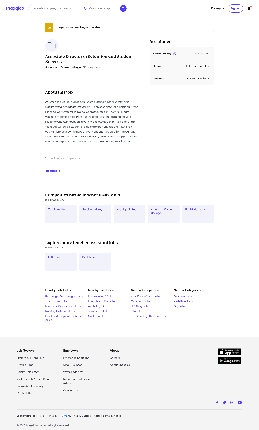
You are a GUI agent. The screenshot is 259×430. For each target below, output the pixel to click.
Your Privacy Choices (79, 416)
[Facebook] (217, 403)
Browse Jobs (25, 365)
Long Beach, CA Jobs (101, 301)
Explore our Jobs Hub (30, 358)
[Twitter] (224, 403)
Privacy (53, 416)
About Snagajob (120, 365)
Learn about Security (30, 386)
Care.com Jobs (140, 301)
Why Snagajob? (73, 372)
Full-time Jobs (183, 296)
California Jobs (98, 316)
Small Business (72, 365)
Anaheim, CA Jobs (99, 306)
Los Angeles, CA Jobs (102, 296)
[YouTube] (240, 403)
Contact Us (24, 393)
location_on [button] (85, 8)
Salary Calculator (28, 372)
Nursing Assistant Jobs (60, 311)
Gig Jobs (179, 306)
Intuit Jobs (137, 311)
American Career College (63, 67)
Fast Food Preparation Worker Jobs (64, 318)
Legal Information (26, 416)
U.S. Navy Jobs (140, 306)
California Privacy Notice (107, 416)
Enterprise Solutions (76, 358)
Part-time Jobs (183, 301)
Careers (115, 358)
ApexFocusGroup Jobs (145, 296)
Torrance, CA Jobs (100, 311)
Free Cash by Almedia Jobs (148, 316)
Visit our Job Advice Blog (33, 379)
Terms (42, 416)
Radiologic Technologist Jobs (64, 296)
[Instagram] (231, 403)
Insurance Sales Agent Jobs (63, 306)
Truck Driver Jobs (56, 301)
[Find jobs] (123, 8)
